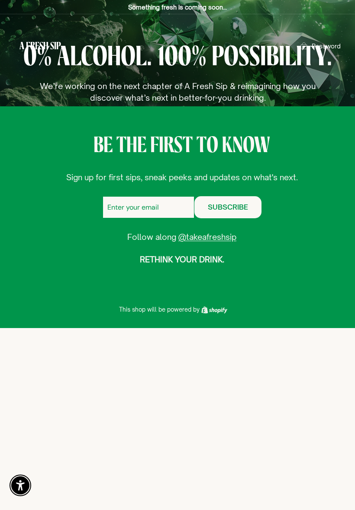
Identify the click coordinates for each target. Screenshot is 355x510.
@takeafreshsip (207, 237)
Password (326, 46)
